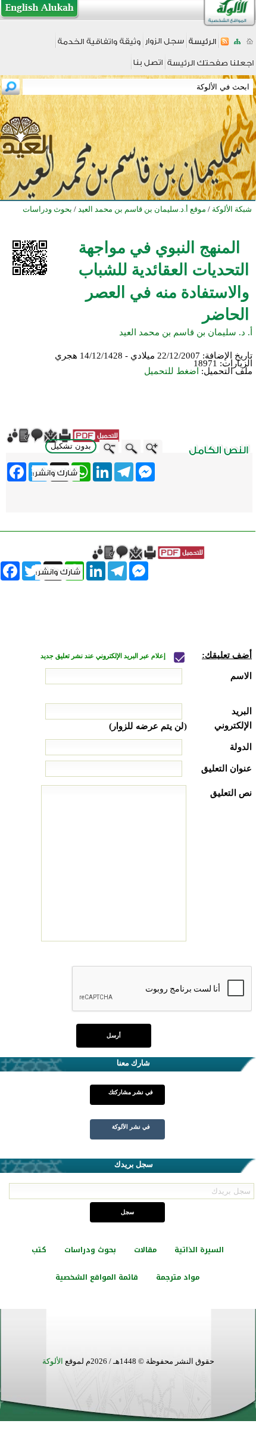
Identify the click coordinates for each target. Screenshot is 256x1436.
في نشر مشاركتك (130, 1092)
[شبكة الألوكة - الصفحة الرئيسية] (202, 45)
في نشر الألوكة (131, 1126)
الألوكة (52, 1361)
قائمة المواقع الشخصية (96, 1277)
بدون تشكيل (71, 445)
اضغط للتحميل (171, 371)
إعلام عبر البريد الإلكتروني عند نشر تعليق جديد (103, 656)
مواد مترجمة (177, 1277)
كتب (39, 1249)
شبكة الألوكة (232, 209)
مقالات (145, 1249)
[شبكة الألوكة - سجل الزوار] (164, 45)
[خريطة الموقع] (237, 45)
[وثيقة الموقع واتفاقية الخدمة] (99, 45)
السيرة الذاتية (199, 1249)
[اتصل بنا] (148, 66)
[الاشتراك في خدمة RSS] (224, 45)
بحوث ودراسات (90, 1249)
